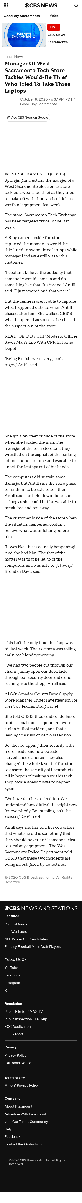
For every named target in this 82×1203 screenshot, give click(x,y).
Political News (16, 924)
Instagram (12, 983)
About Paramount (18, 1106)
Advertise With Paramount (25, 1114)
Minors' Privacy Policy (22, 1085)
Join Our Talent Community (26, 1122)
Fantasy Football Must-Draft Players (33, 947)
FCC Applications (18, 1026)
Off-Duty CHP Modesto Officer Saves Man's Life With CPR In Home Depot (41, 342)
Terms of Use (15, 1078)
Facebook (12, 975)
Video (54, 16)
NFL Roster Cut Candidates (26, 939)
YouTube (11, 968)
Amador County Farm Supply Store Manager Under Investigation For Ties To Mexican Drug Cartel (41, 700)
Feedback (12, 1137)
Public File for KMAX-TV (24, 1011)
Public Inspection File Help (26, 1019)
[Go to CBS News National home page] (41, 5)
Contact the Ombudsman (24, 1144)
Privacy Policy (15, 1055)
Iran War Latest (16, 932)
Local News (14, 57)
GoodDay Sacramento (22, 16)
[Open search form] (76, 5)
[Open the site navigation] (14, 5)
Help (8, 1129)
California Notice (18, 1063)
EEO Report (14, 1034)
